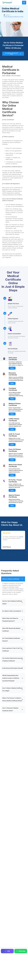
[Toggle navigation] (24, 2)
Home (7, 15)
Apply (12, 368)
